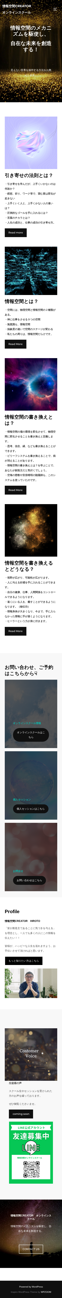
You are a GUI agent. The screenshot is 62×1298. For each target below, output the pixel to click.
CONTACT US (31, 1249)
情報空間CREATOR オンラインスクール (16, 9)
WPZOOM (46, 1292)
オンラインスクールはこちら (31, 735)
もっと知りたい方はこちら (23, 960)
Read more (15, 232)
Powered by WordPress (31, 1286)
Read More (15, 344)
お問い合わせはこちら (29, 880)
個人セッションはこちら (31, 808)
